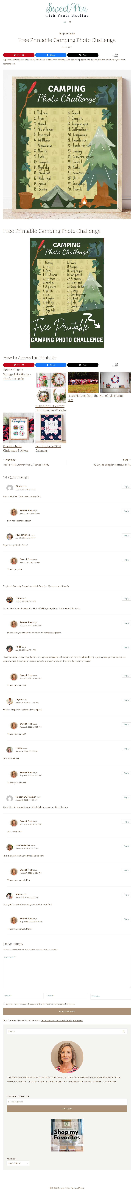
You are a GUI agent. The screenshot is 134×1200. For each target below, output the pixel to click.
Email (51, 995)
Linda (19, 598)
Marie (19, 894)
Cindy (19, 486)
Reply (126, 487)
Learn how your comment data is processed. (62, 1020)
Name (7, 995)
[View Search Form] (70, 22)
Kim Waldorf (23, 845)
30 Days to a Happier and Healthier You (112, 462)
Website (95, 996)
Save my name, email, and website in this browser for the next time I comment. (40, 1004)
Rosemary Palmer (26, 796)
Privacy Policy (77, 1188)
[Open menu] (64, 22)
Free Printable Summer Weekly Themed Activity (26, 462)
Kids (61, 34)
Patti (18, 646)
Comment (9, 957)
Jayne (19, 699)
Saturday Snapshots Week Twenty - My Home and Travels (41, 586)
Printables (69, 34)
